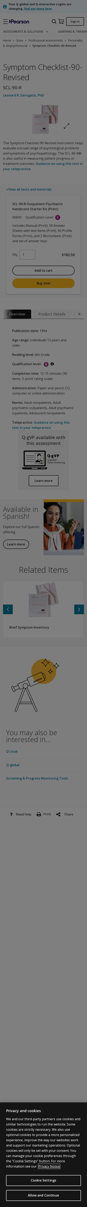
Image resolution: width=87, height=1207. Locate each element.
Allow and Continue (43, 1195)
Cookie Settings (43, 1180)
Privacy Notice (49, 1166)
